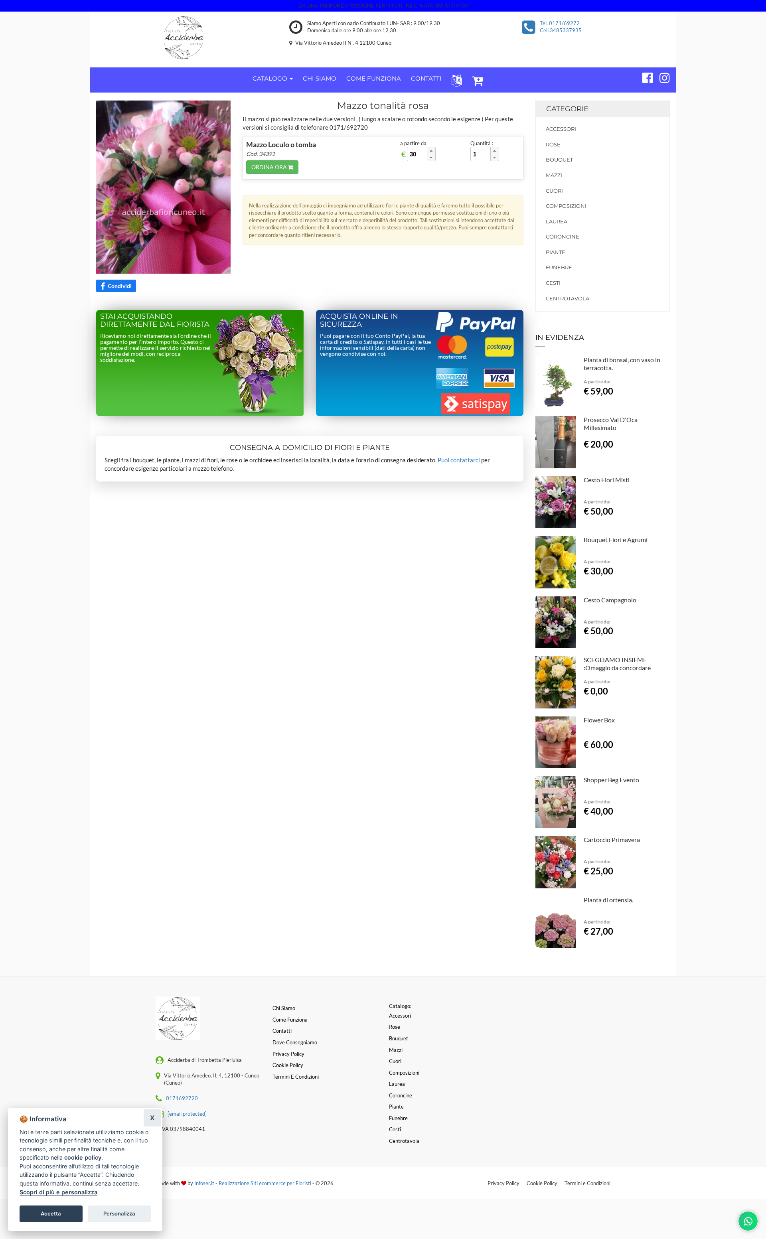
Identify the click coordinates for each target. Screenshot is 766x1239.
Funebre (559, 267)
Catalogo (271, 78)
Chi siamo (283, 1008)
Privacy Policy (503, 1183)
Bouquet (559, 159)
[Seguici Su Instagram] (661, 76)
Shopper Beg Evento (611, 779)
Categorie (567, 109)
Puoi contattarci (459, 460)
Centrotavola (567, 298)
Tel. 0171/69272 (560, 23)
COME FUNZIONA (373, 78)
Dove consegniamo (294, 1042)
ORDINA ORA (269, 167)
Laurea (556, 221)
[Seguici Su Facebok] (644, 76)
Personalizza (119, 1213)
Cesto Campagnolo (610, 600)
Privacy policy (288, 1054)
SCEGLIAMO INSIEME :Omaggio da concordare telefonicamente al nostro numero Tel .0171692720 (619, 671)
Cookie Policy (542, 1183)
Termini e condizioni (295, 1076)
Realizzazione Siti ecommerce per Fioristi (265, 1183)
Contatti (282, 1031)
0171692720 (182, 1098)
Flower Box (599, 720)
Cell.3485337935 (561, 30)
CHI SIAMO (319, 78)
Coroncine (562, 236)
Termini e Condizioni (587, 1183)
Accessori (561, 129)
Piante (555, 252)
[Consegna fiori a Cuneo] (183, 37)
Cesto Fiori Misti (607, 479)
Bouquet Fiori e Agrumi (616, 539)
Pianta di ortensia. (608, 900)
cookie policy (82, 1157)
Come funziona (290, 1019)
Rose (553, 144)
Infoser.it (204, 1183)
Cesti (553, 283)
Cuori (554, 190)
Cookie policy (287, 1065)
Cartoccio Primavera (612, 839)
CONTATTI (426, 78)
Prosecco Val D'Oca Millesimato (611, 423)
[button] (455, 80)
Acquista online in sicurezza (359, 320)
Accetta (51, 1213)
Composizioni (566, 206)
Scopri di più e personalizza (58, 1192)
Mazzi (554, 175)
